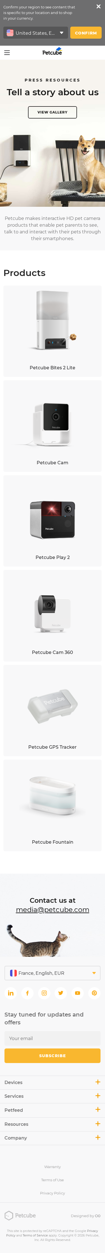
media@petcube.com (52, 910)
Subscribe (52, 1055)
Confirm (86, 33)
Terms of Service (35, 1235)
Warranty (52, 1166)
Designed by (86, 1215)
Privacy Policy (52, 1193)
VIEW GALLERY (52, 112)
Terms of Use (52, 1180)
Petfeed (13, 1110)
